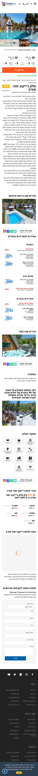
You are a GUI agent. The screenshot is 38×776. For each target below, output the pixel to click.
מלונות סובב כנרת (30, 756)
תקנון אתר (32, 697)
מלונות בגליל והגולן (13, 752)
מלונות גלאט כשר (29, 730)
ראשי (34, 50)
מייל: (31, 625)
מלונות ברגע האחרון (29, 701)
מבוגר (33, 63)
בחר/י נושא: (30, 604)
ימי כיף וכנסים (14, 730)
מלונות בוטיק (31, 719)
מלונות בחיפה (31, 760)
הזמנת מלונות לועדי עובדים (29, 735)
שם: (32, 611)
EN (31, 4)
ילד (22, 63)
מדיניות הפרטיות (14, 705)
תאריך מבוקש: (29, 633)
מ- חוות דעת (6, 90)
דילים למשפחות (14, 734)
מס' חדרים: (30, 640)
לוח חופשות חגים (14, 697)
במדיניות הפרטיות (12, 769)
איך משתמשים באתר (12, 690)
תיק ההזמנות (15, 694)
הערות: (32, 646)
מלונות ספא (31, 727)
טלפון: (31, 618)
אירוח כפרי (32, 723)
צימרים (17, 727)
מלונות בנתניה (14, 760)
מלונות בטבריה (14, 756)
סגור (19, 773)
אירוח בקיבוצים (14, 723)
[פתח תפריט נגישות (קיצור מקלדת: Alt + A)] (4, 771)
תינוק (10, 63)
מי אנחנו (32, 690)
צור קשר (32, 694)
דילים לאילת (15, 701)
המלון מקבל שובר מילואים (25, 75)
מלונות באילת (31, 752)
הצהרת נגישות (31, 705)
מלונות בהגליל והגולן (24, 50)
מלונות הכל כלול (14, 719)
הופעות (17, 738)
